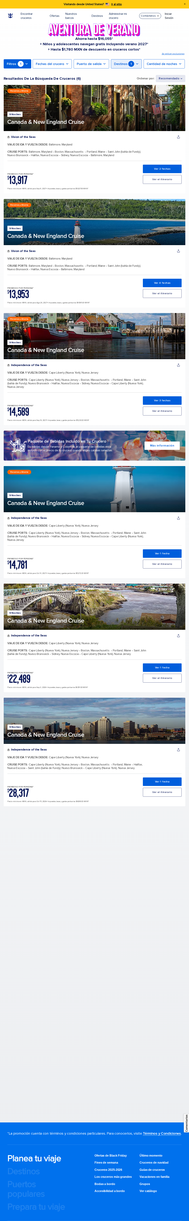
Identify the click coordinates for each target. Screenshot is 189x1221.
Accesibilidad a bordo (109, 1191)
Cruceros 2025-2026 (108, 1169)
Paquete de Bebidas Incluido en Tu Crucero (67, 441)
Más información (162, 445)
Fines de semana (106, 1162)
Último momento (151, 1155)
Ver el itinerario (162, 179)
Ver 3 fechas (162, 400)
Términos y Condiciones (162, 1133)
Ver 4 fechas (162, 282)
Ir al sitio (116, 4)
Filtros (14, 64)
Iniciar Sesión (169, 16)
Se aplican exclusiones (173, 53)
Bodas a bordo (105, 1184)
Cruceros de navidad (154, 1162)
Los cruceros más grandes (113, 1176)
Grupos (145, 1184)
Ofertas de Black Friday (110, 1155)
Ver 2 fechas (162, 168)
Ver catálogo (148, 1191)
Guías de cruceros (152, 1169)
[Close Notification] (184, 4)
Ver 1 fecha (162, 553)
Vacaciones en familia (154, 1176)
